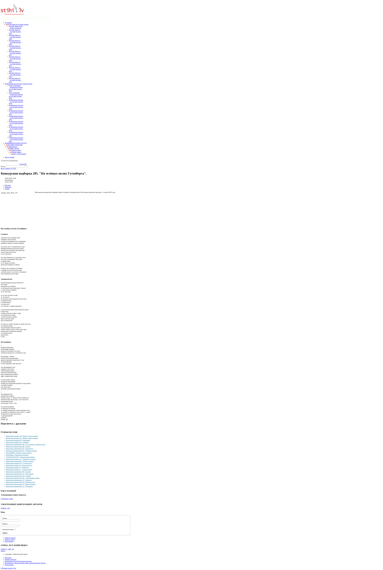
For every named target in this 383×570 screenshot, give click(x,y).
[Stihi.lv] (12, 12)
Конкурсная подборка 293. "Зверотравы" (18, 440)
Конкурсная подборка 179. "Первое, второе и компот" (22, 436)
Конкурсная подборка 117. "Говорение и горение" (21, 459)
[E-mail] (8, 185)
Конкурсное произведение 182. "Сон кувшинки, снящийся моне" (25, 444)
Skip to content (9, 157)
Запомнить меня (7, 529)
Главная (7, 168)
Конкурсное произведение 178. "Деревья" (18, 476)
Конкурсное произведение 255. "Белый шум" (19, 448)
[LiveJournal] (25, 165)
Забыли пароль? (10, 538)
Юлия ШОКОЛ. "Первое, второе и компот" (19, 453)
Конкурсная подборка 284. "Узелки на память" (20, 461)
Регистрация (9, 541)
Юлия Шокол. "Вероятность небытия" (17, 455)
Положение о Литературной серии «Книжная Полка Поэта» (25, 563)
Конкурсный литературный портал (14, 14)
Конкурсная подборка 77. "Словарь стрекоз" (19, 469)
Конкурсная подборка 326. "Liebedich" (17, 442)
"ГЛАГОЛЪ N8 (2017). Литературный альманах (20, 457)
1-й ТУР (13, 168)
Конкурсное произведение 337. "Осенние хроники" (21, 451)
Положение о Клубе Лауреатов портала (18, 561)
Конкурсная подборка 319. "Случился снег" (19, 463)
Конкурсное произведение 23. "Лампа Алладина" (21, 484)
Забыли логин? (10, 539)
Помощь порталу (10, 559)
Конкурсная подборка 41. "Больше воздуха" (19, 465)
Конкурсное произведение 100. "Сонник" (18, 472)
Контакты (8, 558)
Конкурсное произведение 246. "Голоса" (18, 446)
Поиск (3, 166)
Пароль (4, 524)
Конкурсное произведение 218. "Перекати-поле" (20, 482)
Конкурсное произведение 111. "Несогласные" (20, 474)
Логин (4, 518)
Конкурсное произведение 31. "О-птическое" (19, 486)
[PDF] (7, 189)
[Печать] (8, 187)
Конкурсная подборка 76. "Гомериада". (17, 467)
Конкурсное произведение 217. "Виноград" (19, 480)
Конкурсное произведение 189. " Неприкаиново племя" (23, 478)
